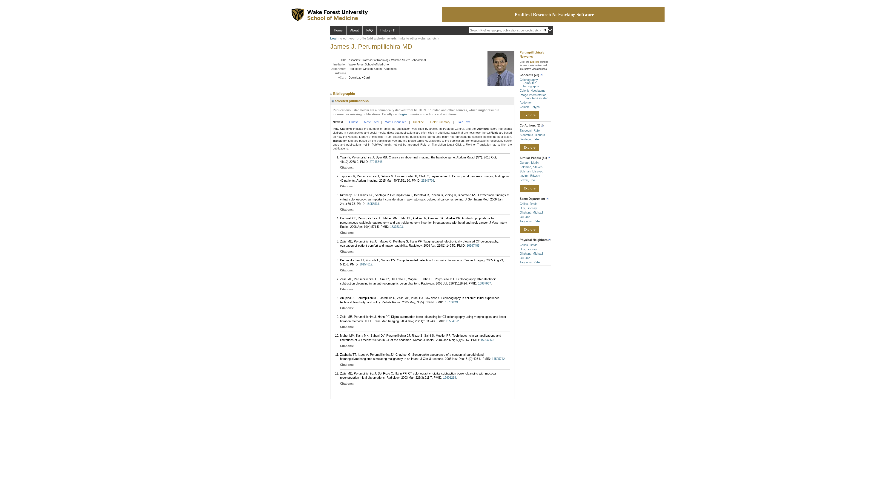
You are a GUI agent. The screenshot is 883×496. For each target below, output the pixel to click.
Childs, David (528, 204)
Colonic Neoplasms (532, 90)
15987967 (484, 283)
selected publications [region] (351, 101)
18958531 (372, 204)
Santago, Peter (530, 139)
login (403, 114)
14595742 (498, 359)
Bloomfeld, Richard (532, 135)
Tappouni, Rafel (530, 130)
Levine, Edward (530, 176)
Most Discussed (395, 122)
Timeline (418, 122)
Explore (530, 115)
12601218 (449, 377)
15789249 (451, 302)
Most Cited (371, 122)
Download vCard (359, 77)
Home (338, 30)
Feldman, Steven (531, 167)
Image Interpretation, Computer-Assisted (534, 96)
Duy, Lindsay (528, 208)
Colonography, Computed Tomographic (530, 83)
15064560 (487, 340)
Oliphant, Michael (531, 212)
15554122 (452, 321)
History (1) (388, 30)
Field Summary (440, 122)
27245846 (376, 161)
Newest (338, 122)
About (354, 30)
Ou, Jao (525, 217)
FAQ (369, 30)
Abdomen (526, 102)
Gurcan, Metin (529, 162)
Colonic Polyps (530, 107)
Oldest (353, 122)
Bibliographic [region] (344, 94)
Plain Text (463, 122)
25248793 (427, 180)
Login (334, 38)
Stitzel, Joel (528, 180)
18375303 (396, 226)
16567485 (473, 245)
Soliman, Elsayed (531, 171)
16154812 (365, 264)
